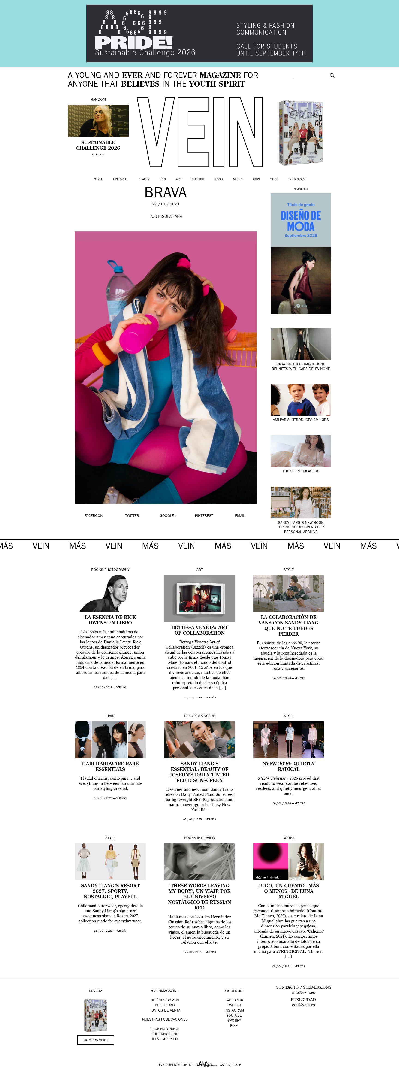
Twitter (234, 1006)
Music (238, 179)
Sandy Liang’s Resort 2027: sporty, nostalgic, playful (110, 892)
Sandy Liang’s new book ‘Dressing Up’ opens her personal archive (301, 527)
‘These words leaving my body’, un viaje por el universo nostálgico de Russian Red (199, 897)
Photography (117, 570)
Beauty (144, 179)
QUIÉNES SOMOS (165, 1001)
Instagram (296, 179)
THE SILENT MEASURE (301, 471)
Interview (206, 838)
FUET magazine (165, 1034)
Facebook (234, 1001)
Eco (163, 179)
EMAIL (240, 516)
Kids (256, 179)
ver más (121, 687)
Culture (198, 179)
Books (97, 570)
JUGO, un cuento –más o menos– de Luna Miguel (289, 892)
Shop (274, 179)
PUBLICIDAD (165, 1006)
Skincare (206, 716)
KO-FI (234, 1026)
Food (219, 179)
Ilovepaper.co (165, 1039)
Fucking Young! (165, 1029)
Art (178, 179)
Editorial (120, 179)
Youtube (234, 1016)
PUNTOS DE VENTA (164, 1011)
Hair (110, 716)
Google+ (8, 1073)
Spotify (234, 1021)
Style (98, 179)
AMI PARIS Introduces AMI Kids (301, 420)
